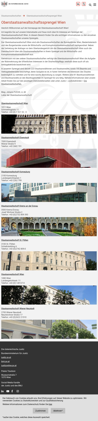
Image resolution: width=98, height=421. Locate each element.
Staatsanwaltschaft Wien (12, 274)
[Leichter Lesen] (79, 5)
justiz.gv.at (6, 357)
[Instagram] (19, 391)
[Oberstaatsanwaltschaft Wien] (49, 123)
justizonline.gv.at (8, 365)
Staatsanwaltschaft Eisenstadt (15, 137)
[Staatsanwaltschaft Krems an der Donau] (49, 226)
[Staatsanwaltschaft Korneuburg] (49, 192)
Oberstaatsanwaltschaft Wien (14, 103)
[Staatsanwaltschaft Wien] (49, 294)
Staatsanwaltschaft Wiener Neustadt (17, 308)
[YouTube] (8, 391)
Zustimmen (40, 411)
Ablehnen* (58, 411)
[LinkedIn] (3, 391)
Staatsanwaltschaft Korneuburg (15, 172)
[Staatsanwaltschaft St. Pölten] (49, 260)
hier (50, 404)
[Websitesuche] (90, 5)
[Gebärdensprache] (85, 5)
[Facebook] (14, 391)
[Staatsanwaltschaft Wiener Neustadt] (49, 328)
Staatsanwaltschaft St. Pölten (14, 240)
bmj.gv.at (5, 361)
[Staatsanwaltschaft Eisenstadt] (49, 157)
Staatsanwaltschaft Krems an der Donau (19, 206)
